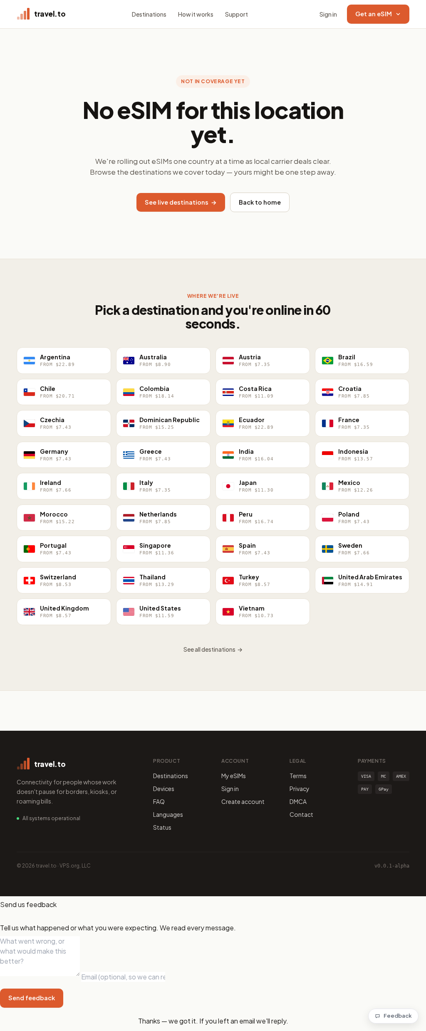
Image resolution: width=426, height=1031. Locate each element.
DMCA (298, 801)
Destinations (149, 14)
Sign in (328, 14)
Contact (301, 814)
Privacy (300, 788)
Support (236, 14)
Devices (163, 788)
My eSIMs (233, 775)
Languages (168, 814)
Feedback (398, 1015)
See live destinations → (181, 202)
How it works (195, 14)
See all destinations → (213, 649)
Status (162, 827)
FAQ (159, 801)
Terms (298, 775)
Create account (243, 801)
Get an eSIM (373, 13)
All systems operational (51, 818)
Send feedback (31, 997)
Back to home (260, 202)
